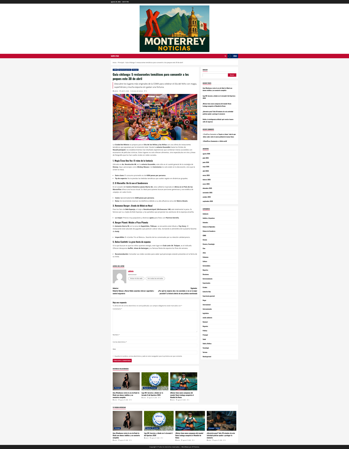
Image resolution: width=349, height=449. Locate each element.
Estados (205, 287)
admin (116, 91)
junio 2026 (206, 162)
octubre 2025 (207, 197)
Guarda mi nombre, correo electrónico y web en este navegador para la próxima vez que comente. (148, 356)
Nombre (116, 335)
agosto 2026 (206, 153)
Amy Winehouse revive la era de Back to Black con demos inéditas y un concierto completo (126, 395)
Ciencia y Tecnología (208, 244)
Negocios (205, 326)
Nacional (205, 322)
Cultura (205, 261)
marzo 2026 (206, 175)
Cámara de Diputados (209, 227)
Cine (204, 248)
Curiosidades (206, 266)
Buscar (205, 70)
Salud (204, 339)
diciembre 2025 (207, 188)
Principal (135, 70)
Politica (205, 330)
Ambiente (205, 214)
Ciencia (205, 240)
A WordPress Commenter (210, 141)
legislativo (206, 313)
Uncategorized (207, 356)
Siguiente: (177, 291)
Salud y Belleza (207, 343)
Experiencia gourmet (124, 70)
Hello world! (223, 141)
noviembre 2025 (207, 192)
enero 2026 (206, 184)
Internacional (206, 304)
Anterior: (133, 291)
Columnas (205, 257)
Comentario (117, 309)
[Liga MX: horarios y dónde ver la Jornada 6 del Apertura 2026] (155, 381)
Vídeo (235, 56)
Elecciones (206, 274)
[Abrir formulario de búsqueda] (225, 56)
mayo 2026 (206, 166)
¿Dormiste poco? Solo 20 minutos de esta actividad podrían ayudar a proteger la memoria (218, 112)
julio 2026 (206, 158)
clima (204, 253)
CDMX (115, 70)
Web (114, 349)
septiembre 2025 (208, 201)
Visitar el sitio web (136, 278)
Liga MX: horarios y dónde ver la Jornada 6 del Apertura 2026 (152, 394)
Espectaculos (206, 283)
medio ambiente (207, 317)
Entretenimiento (207, 279)
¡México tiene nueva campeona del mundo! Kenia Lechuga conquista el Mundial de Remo (182, 395)
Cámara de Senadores (209, 231)
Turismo (205, 352)
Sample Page (115, 56)
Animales (205, 222)
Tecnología (206, 348)
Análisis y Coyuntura (209, 218)
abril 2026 (206, 171)
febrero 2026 (207, 179)
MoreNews (185, 447)
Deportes (146, 388)
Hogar (204, 300)
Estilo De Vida (207, 291)
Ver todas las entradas (155, 278)
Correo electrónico (120, 342)
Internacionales (207, 309)
